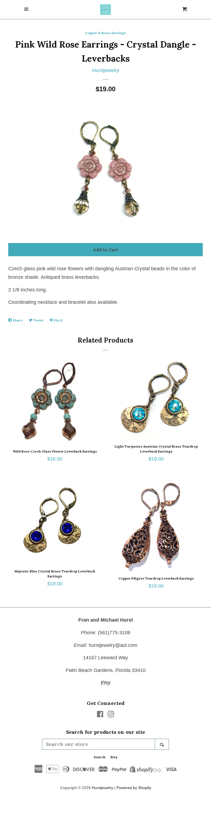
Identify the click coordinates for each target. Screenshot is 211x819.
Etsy (105, 682)
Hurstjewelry (105, 70)
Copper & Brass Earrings (105, 33)
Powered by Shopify (133, 787)
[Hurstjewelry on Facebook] (100, 715)
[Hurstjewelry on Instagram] (111, 715)
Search (100, 757)
